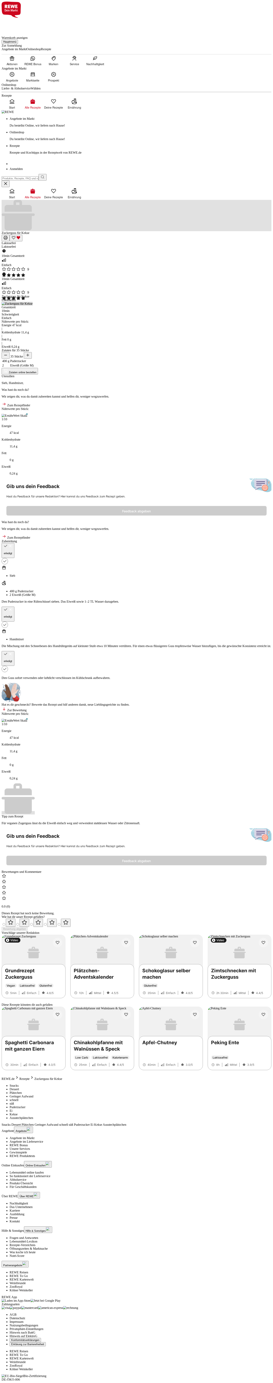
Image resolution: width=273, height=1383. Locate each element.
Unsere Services (20, 1148)
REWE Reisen (19, 1272)
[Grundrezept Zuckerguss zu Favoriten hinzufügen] (57, 942)
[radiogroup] (136, 923)
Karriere (15, 1210)
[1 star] (10, 923)
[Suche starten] (43, 177)
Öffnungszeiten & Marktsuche (29, 1248)
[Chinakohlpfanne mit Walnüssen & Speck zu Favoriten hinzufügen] (126, 1014)
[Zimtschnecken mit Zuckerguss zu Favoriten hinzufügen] (263, 942)
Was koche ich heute (23, 1252)
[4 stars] (52, 923)
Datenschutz (17, 1318)
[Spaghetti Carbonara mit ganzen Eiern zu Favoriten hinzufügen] (57, 1014)
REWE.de (8, 1078)
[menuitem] (12, 60)
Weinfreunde (18, 1283)
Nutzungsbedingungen (24, 1325)
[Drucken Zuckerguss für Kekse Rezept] (6, 238)
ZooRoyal (16, 1286)
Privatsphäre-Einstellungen (26, 1329)
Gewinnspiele (18, 1152)
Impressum (16, 1321)
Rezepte (24, 1078)
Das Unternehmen (21, 1207)
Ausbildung (17, 1214)
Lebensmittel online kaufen (27, 1172)
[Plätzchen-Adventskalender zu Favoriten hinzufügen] (126, 942)
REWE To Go (19, 1276)
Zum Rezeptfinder (18, 405)
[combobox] (20, 178)
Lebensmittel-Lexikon (23, 1241)
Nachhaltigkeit (19, 1203)
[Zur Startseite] (15, 24)
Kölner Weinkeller (21, 1290)
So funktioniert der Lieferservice (30, 1176)
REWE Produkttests (22, 1156)
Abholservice (18, 1179)
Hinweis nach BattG (22, 1332)
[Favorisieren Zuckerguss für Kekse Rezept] (16, 238)
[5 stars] (66, 923)
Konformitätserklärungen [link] (25, 1340)
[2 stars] (24, 923)
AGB (13, 1314)
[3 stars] (38, 923)
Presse (14, 1217)
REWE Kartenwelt (22, 1279)
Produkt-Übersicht (21, 1183)
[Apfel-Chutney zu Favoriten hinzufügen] (195, 1014)
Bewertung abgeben (14, 928)
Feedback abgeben (136, 511)
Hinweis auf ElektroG (23, 1336)
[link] (140, 122)
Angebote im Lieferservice (26, 1141)
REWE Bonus (19, 1145)
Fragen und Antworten (24, 1238)
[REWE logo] (8, 112)
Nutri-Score (17, 1255)
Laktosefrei (9, 243)
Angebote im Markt (22, 1138)
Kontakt (15, 1221)
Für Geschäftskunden (23, 1187)
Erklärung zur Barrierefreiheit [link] (27, 1344)
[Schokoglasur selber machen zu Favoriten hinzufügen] (195, 942)
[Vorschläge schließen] (6, 184)
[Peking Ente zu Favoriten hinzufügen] (263, 1014)
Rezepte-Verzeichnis (22, 1245)
